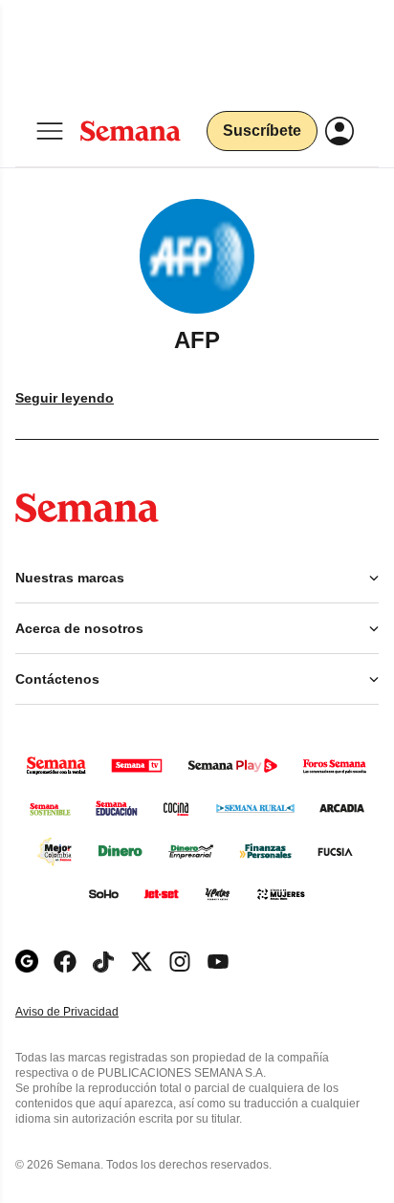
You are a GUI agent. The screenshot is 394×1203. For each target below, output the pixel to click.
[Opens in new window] (65, 961)
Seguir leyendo (64, 397)
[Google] (26, 961)
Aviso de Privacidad (87, 1012)
